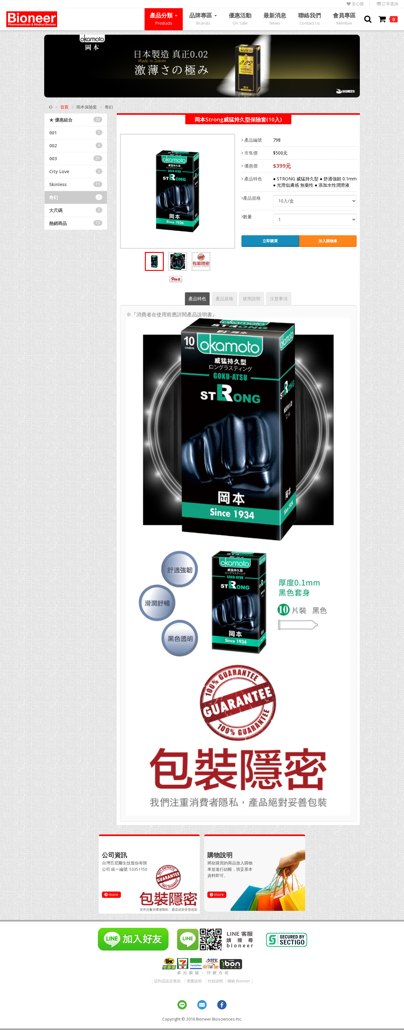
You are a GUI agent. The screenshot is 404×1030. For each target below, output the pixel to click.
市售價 (250, 153)
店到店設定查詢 (167, 981)
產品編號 (252, 140)
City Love (74, 171)
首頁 (64, 107)
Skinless (74, 184)
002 (74, 146)
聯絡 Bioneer (239, 981)
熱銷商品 (74, 223)
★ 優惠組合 (74, 120)
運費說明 (194, 981)
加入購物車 (327, 240)
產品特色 (252, 179)
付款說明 (215, 981)
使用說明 (251, 298)
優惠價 (250, 166)
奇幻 (74, 197)
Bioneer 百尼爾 (31, 19)
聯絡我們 (309, 18)
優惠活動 (240, 18)
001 (74, 133)
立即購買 (270, 240)
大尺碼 (74, 210)
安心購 (357, 4)
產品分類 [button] (162, 18)
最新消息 (275, 18)
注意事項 (279, 298)
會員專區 (344, 18)
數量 (247, 216)
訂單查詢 (389, 4)
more (113, 894)
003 (74, 158)
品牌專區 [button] (201, 18)
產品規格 (252, 198)
